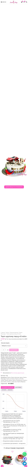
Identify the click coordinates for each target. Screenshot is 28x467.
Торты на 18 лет (10, 378)
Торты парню (8, 380)
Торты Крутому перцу (17, 377)
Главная (3, 332)
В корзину (14, 349)
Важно (10, 389)
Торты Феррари (21, 381)
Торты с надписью (12, 381)
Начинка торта (5, 343)
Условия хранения (7, 387)
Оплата (4, 389)
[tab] (7, 387)
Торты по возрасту (17, 380)
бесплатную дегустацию (17, 372)
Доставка (18, 387)
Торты (7, 332)
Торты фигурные (14, 332)
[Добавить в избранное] (12, 452)
